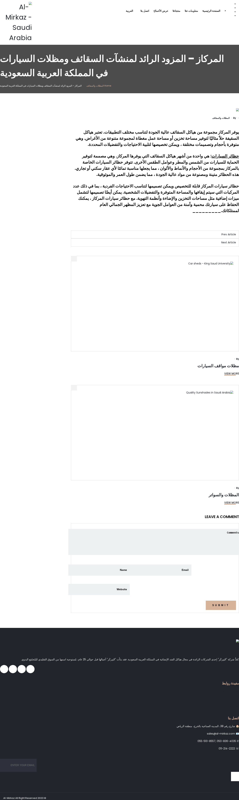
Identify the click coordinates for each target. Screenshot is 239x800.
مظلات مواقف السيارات (218, 366)
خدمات (235, 702)
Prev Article (228, 234)
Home (107, 85)
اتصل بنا (145, 11)
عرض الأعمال (161, 11)
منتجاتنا (176, 11)
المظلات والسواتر (224, 495)
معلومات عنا (191, 11)
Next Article (228, 242)
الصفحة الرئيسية (211, 11)
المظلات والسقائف (95, 85)
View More (231, 373)
